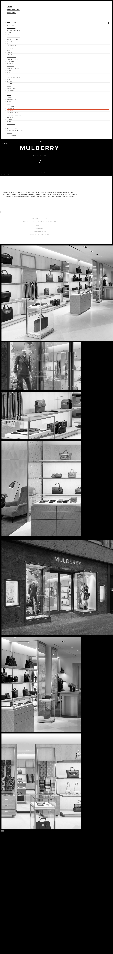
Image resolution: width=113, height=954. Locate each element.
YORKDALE (6, 174)
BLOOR (43, 172)
